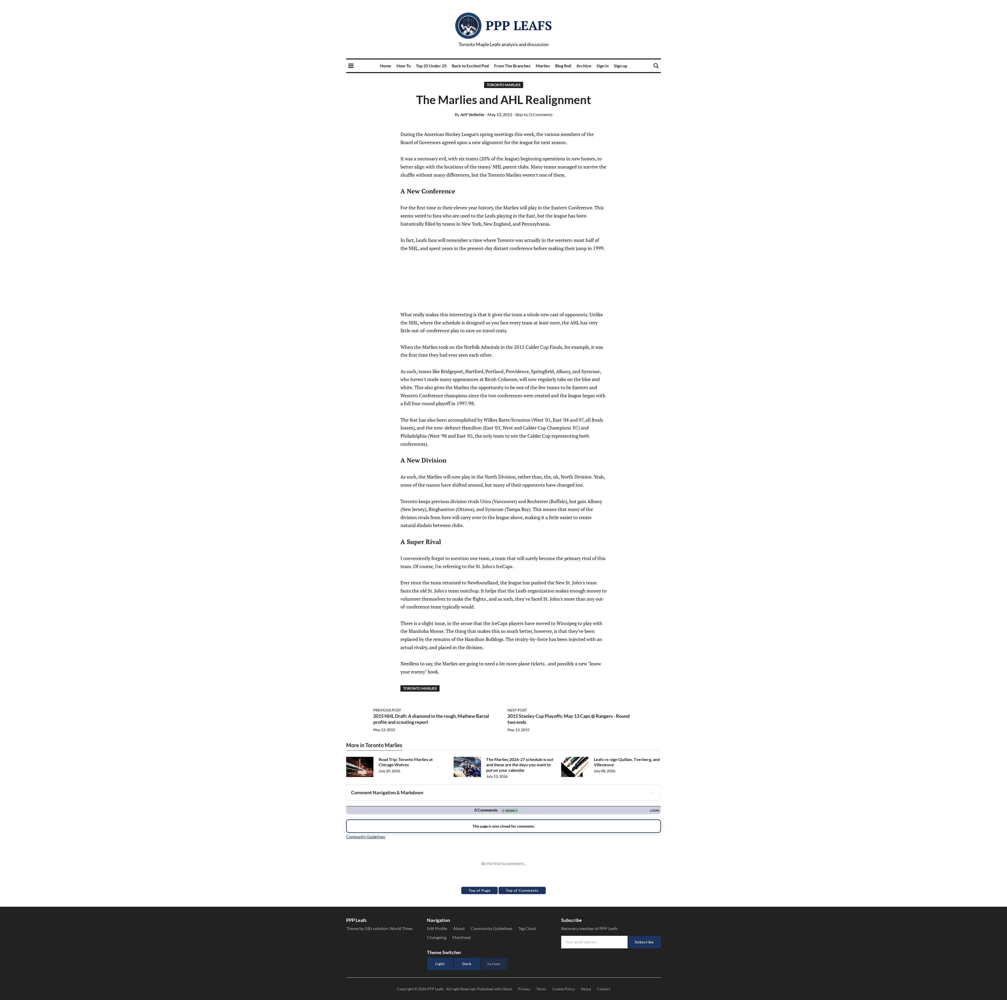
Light (440, 963)
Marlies (543, 65)
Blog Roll (563, 65)
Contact (603, 989)
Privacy (524, 989)
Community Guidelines (491, 928)
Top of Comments (522, 890)
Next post (517, 710)
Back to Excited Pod (470, 65)
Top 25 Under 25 (431, 65)
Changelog (436, 937)
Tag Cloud (527, 928)
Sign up (620, 65)
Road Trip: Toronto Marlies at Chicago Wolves (406, 762)
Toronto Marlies (504, 85)
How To (404, 65)
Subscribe (644, 942)
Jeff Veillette (469, 114)
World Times (401, 928)
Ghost (507, 989)
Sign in (603, 65)
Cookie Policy (563, 989)
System (494, 963)
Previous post (387, 710)
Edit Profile (437, 928)
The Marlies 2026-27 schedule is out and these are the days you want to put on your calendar (519, 765)
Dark (467, 963)
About (459, 928)
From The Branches (512, 65)
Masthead (461, 937)
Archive (583, 65)
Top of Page (479, 890)
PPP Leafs (519, 25)
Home (385, 65)
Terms (541, 989)
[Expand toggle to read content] (653, 793)
